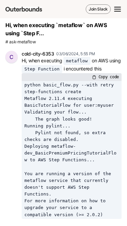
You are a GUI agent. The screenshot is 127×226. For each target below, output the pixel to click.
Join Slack (98, 9)
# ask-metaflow (20, 41)
